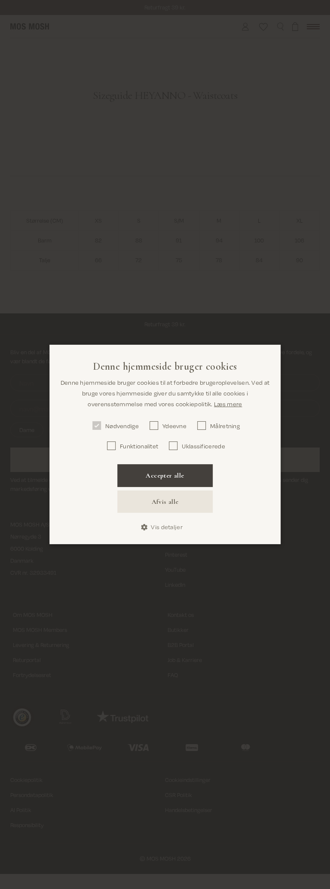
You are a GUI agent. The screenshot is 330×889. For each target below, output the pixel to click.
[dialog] (165, 444)
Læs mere (228, 404)
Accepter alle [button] (165, 475)
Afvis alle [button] (165, 502)
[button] (165, 527)
